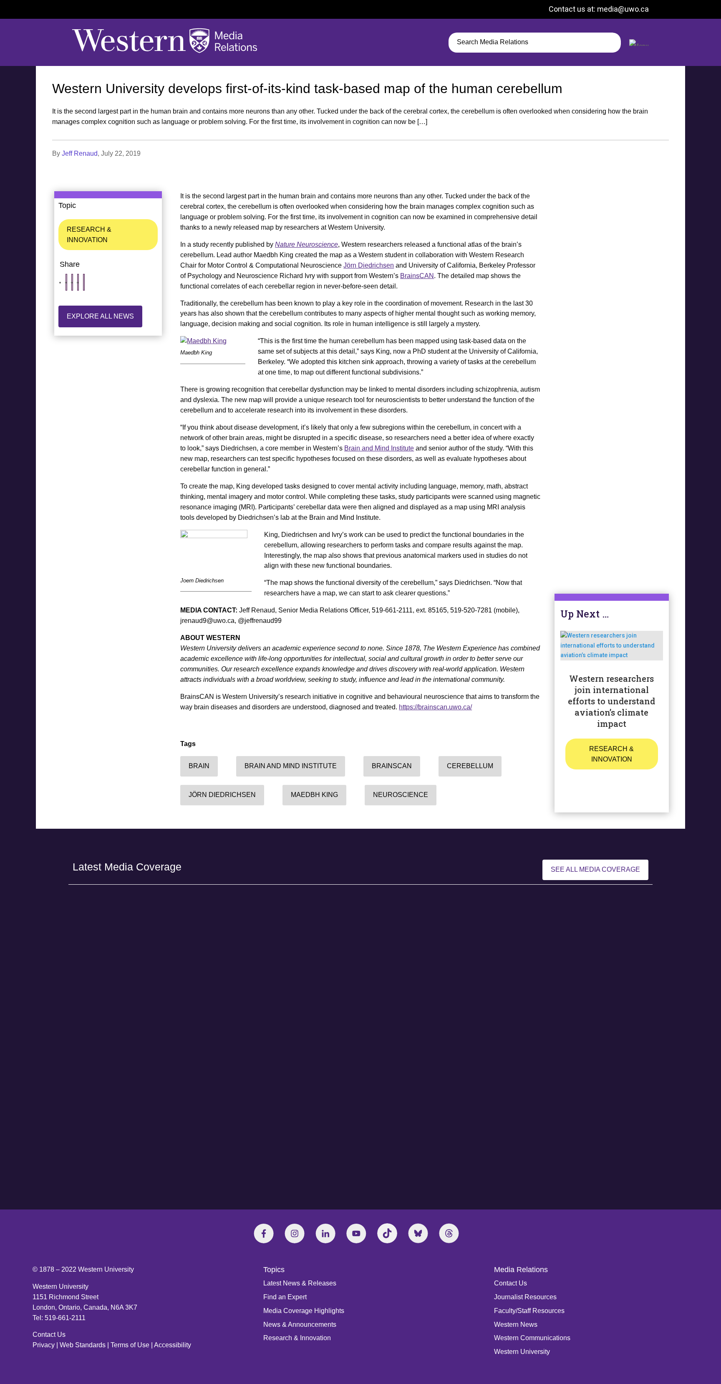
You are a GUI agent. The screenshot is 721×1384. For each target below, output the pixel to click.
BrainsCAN (417, 275)
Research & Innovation (89, 234)
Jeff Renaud (80, 153)
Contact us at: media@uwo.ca (599, 9)
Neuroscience (400, 794)
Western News (515, 1324)
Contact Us (49, 1334)
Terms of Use (130, 1345)
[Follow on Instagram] (294, 1233)
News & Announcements (299, 1324)
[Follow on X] (418, 1233)
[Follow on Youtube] (356, 1233)
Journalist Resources (525, 1297)
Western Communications (532, 1337)
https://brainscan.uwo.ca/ (435, 707)
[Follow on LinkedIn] (325, 1233)
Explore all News (100, 316)
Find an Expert (285, 1297)
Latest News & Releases (299, 1283)
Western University (522, 1351)
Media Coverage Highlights (303, 1310)
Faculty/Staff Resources (529, 1310)
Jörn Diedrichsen (368, 265)
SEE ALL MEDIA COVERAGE (595, 869)
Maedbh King (314, 794)
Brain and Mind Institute (379, 448)
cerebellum (470, 765)
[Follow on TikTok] (387, 1233)
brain (199, 765)
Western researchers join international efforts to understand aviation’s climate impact (611, 701)
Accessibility (172, 1345)
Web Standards (83, 1345)
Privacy (44, 1345)
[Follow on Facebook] (263, 1233)
